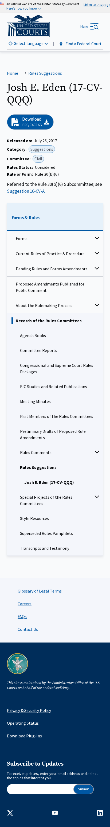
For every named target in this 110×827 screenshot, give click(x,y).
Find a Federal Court (83, 43)
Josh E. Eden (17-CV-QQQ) (49, 482)
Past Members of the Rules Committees (56, 416)
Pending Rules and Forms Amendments (52, 268)
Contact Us (28, 629)
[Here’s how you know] (55, 6)
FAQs (22, 616)
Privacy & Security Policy (29, 710)
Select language (29, 43)
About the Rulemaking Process (44, 305)
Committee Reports (38, 350)
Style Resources (34, 518)
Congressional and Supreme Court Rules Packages (56, 368)
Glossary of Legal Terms (40, 591)
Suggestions (41, 149)
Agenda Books (33, 335)
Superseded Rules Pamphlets (46, 533)
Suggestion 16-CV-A (26, 191)
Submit (83, 789)
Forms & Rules (25, 218)
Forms (22, 238)
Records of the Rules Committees (49, 320)
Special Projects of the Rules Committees (46, 500)
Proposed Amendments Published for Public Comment (50, 287)
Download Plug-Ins (24, 735)
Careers (25, 603)
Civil (38, 158)
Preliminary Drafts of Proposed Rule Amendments (53, 434)
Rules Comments (36, 452)
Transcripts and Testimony (44, 548)
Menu (84, 26)
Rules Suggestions (38, 467)
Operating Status (23, 723)
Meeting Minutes (35, 401)
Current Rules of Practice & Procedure (50, 253)
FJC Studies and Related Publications (53, 386)
